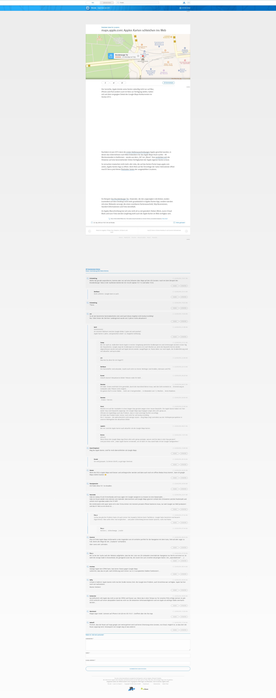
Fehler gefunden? (180, 222)
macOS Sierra (142, 237)
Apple (121, 237)
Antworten (183, 285)
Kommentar (90, 638)
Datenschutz (157, 684)
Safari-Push (165, 684)
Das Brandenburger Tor (120, 199)
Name (88, 652)
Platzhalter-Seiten (127, 169)
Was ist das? (165, 218)
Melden (175, 285)
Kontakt (188, 2)
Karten (134, 237)
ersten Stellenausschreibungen (138, 152)
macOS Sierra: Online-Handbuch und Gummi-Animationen (164, 230)
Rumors (155, 237)
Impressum (146, 684)
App (184, 2)
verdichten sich (161, 157)
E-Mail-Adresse (90, 660)
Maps (149, 237)
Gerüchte (127, 237)
